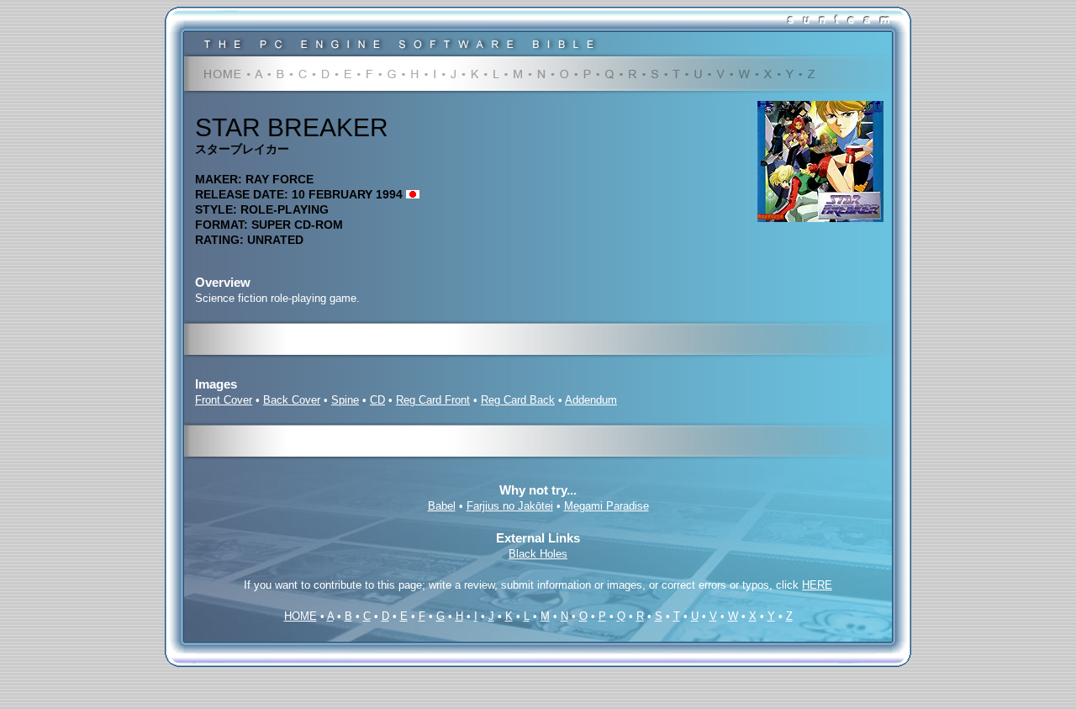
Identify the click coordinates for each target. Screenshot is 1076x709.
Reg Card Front (433, 400)
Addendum (591, 400)
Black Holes (538, 554)
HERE (817, 585)
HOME (300, 616)
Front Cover (223, 400)
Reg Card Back (518, 400)
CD (377, 400)
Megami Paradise (606, 506)
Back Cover (291, 400)
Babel (442, 506)
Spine (345, 400)
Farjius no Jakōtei (510, 506)
